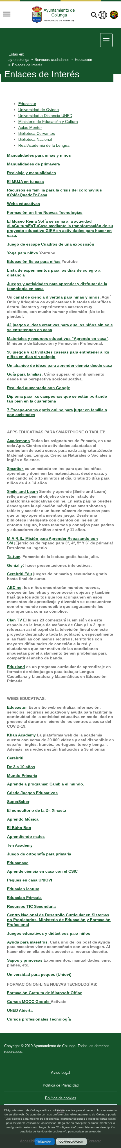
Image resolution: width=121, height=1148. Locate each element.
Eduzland (16, 666)
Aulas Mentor (30, 127)
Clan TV (14, 620)
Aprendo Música (23, 819)
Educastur (27, 103)
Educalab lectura (23, 889)
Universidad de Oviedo (38, 109)
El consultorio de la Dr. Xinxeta (36, 810)
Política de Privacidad (61, 1085)
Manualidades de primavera (33, 164)
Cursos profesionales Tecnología (39, 1019)
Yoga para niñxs (22, 253)
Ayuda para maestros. (28, 942)
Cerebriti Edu (19, 574)
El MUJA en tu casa (25, 181)
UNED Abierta (20, 1010)
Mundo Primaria (22, 775)
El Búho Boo (19, 827)
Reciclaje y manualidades (31, 173)
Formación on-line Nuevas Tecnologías (44, 212)
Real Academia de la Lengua (44, 145)
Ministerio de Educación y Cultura (48, 121)
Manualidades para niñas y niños (39, 155)
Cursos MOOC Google (29, 1001)
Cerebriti (15, 758)
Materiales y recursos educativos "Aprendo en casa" (57, 338)
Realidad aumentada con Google (38, 387)
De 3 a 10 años (21, 766)
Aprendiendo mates (26, 836)
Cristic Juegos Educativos (32, 793)
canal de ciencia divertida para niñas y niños (57, 297)
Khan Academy (21, 735)
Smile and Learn (22, 491)
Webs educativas (23, 203)
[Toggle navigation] (7, 14)
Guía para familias (24, 374)
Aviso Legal (60, 1072)
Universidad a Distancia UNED (45, 115)
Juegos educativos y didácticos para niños (48, 933)
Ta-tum (13, 556)
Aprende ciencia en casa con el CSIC (42, 871)
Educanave (17, 863)
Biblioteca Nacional (35, 139)
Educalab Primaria (24, 897)
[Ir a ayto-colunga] (54, 14)
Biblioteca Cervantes (36, 133)
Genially (15, 565)
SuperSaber (18, 801)
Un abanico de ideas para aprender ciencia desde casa (59, 365)
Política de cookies (60, 1098)
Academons (18, 440)
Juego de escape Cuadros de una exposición (50, 244)
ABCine (14, 587)
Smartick (15, 468)
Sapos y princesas (24, 960)
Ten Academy (20, 845)
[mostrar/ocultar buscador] (94, 15)
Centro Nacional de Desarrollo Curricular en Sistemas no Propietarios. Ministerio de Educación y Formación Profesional (59, 920)
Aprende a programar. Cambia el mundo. (45, 784)
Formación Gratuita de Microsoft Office (44, 993)
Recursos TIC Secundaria (31, 906)
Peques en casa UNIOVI (29, 880)
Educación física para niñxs (33, 261)
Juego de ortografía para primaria (39, 854)
